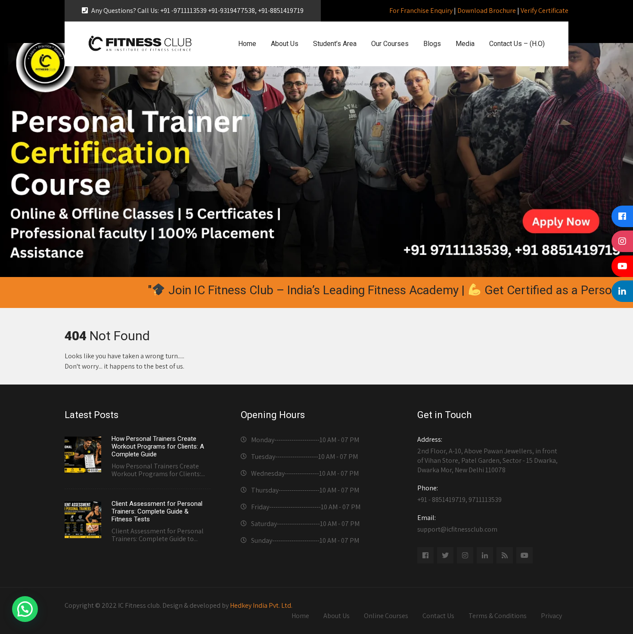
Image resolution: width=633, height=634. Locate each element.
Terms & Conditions (498, 615)
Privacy (551, 615)
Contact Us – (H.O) (517, 44)
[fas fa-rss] (504, 555)
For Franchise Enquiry (421, 10)
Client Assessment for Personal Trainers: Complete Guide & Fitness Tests (157, 511)
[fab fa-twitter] (445, 555)
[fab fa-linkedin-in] (485, 555)
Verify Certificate (544, 10)
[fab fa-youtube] (524, 555)
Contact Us (438, 615)
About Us (284, 44)
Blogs (432, 44)
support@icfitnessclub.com (457, 523)
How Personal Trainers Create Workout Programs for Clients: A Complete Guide (158, 446)
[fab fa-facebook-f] (425, 555)
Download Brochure (486, 10)
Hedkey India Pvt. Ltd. (261, 605)
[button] (25, 609)
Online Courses (386, 615)
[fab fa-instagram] (465, 555)
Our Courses (390, 44)
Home (247, 44)
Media (465, 44)
